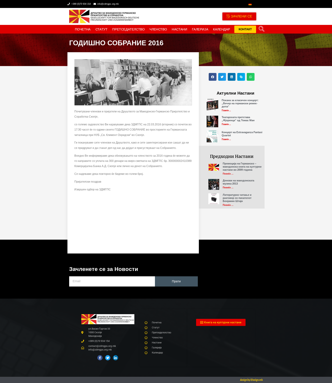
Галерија (200, 29)
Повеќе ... (226, 110)
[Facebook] (100, 357)
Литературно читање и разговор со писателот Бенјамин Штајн (237, 197)
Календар (221, 29)
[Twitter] (107, 357)
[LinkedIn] (115, 357)
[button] (261, 29)
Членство (158, 29)
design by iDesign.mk (251, 380)
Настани (179, 29)
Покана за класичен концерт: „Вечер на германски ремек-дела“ (240, 103)
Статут (101, 29)
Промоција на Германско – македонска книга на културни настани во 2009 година (242, 166)
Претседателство (128, 29)
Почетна (83, 29)
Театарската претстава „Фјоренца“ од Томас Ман (238, 119)
